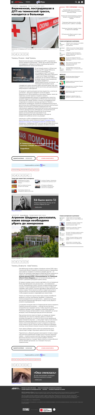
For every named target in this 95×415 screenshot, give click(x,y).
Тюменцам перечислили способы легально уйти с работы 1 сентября (71, 23)
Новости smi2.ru (16, 210)
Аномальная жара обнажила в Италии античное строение (73, 77)
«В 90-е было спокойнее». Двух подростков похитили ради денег (74, 243)
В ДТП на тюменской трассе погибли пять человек (24, 186)
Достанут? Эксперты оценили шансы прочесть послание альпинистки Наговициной (74, 233)
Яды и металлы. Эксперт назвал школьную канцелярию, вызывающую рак (73, 64)
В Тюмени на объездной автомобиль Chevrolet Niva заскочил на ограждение (47, 186)
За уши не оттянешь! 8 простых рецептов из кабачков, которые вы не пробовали (74, 59)
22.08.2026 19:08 (15, 215)
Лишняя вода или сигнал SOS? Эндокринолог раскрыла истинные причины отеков (71, 11)
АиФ (13, 50)
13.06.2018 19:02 (15, 6)
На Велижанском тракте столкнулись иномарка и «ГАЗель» (24, 181)
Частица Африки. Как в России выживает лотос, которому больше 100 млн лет (74, 69)
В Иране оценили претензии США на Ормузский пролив (74, 82)
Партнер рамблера (34, 409)
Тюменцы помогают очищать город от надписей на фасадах (71, 29)
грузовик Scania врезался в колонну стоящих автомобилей (37, 120)
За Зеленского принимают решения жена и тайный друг (74, 92)
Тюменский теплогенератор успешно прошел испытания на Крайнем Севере (71, 17)
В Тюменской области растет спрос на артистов (71, 35)
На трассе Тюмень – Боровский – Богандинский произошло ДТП (49, 181)
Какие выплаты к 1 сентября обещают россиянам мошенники (74, 87)
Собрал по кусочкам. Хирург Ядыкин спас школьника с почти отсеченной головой (74, 49)
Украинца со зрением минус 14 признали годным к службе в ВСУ (73, 97)
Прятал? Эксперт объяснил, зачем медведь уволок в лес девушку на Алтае (74, 238)
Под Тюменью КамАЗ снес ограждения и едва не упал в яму (25, 190)
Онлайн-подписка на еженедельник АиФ (31, 389)
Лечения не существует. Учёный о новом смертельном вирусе (74, 228)
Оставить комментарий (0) (47, 158)
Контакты (45, 389)
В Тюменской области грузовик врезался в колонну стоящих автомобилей (37, 144)
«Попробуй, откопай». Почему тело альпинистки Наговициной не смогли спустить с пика (74, 224)
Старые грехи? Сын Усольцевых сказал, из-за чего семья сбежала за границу (74, 219)
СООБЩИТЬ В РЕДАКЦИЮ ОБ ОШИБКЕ (57, 389)
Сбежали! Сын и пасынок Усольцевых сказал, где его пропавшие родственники (74, 44)
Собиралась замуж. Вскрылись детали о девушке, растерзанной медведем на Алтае (73, 54)
